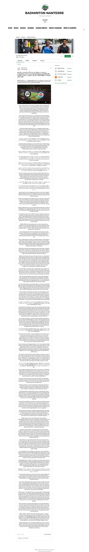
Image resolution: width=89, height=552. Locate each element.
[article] (34, 304)
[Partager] (50, 68)
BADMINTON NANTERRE (44, 13)
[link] (20, 60)
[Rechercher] (62, 56)
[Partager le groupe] (72, 56)
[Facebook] (84, 29)
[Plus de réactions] (22, 534)
